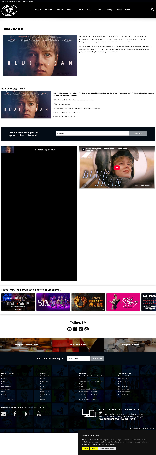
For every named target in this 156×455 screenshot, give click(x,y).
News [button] (127, 9)
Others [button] (119, 9)
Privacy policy (149, 428)
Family (42, 389)
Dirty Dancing (83, 384)
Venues (3, 384)
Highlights (4, 381)
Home (3, 376)
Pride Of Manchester (124, 391)
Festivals (42, 399)
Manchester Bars (123, 386)
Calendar (4, 378)
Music (42, 384)
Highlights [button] (49, 9)
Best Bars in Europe (124, 394)
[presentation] (4, 301)
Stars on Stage (5, 389)
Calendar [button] (37, 9)
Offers (3, 391)
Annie (81, 386)
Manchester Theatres (124, 376)
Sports (42, 397)
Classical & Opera (45, 394)
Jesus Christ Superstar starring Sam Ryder (91, 381)
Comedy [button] (99, 9)
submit (137, 133)
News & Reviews (6, 386)
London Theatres (123, 381)
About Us (4, 394)
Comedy (43, 386)
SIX (80, 378)
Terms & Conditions (136, 428)
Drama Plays (44, 381)
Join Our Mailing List (7, 399)
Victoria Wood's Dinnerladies (87, 389)
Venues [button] (60, 9)
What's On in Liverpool (9, 1)
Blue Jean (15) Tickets (25, 1)
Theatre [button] (79, 9)
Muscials (42, 378)
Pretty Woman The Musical (87, 399)
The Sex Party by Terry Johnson (88, 394)
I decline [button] (93, 448)
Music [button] (89, 9)
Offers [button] (70, 9)
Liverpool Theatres (123, 378)
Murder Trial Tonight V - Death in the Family (92, 376)
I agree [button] (86, 448)
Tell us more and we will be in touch (117, 419)
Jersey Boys (83, 397)
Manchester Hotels (123, 389)
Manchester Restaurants (125, 384)
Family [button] (109, 9)
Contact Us (4, 397)
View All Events (44, 376)
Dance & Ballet (44, 391)
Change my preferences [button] (107, 448)
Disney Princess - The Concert (88, 391)
